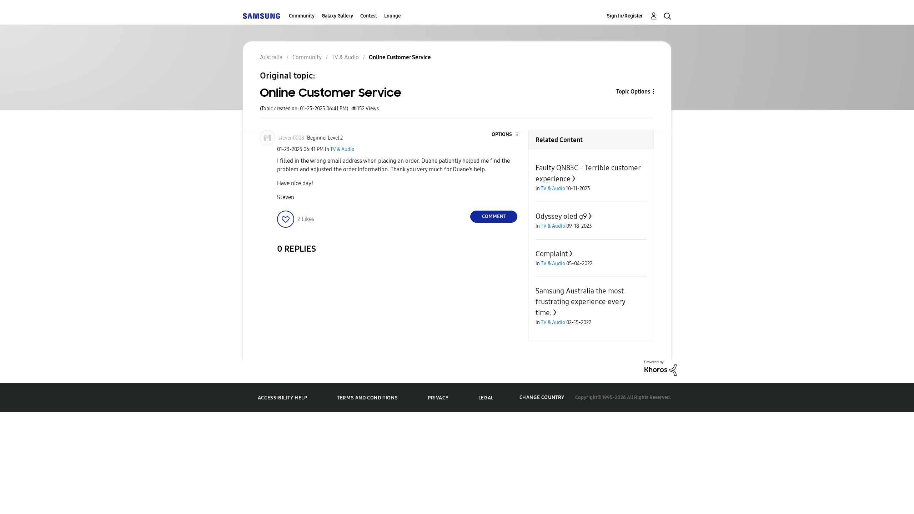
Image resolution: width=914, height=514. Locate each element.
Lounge (392, 16)
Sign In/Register (625, 16)
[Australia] (261, 15)
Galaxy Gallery (337, 16)
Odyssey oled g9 (561, 216)
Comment (494, 216)
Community (302, 16)
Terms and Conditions (367, 398)
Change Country (541, 397)
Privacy (438, 398)
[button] (505, 134)
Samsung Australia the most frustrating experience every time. (580, 302)
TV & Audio (342, 149)
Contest (368, 16)
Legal (486, 398)
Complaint (552, 254)
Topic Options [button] (633, 91)
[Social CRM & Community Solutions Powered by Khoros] (660, 367)
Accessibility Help (282, 398)
